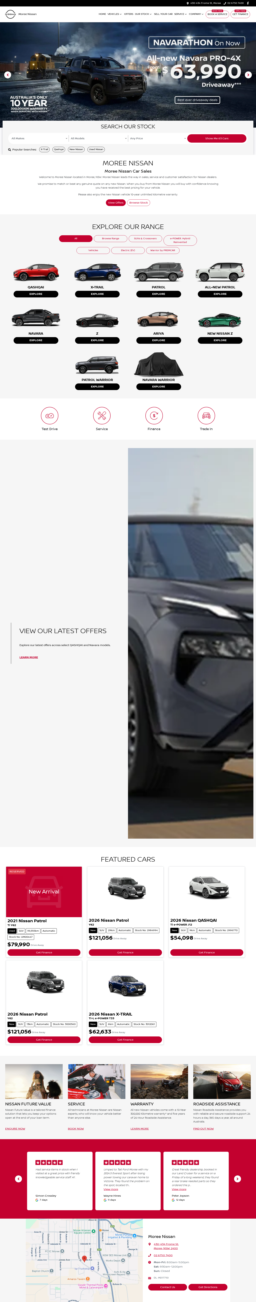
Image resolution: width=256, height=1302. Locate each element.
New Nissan (76, 149)
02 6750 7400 (235, 3)
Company (195, 14)
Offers (128, 14)
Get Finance (240, 14)
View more (111, 1189)
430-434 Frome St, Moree (205, 3)
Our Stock (142, 14)
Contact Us (167, 1287)
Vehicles (113, 14)
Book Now (76, 1128)
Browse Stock (138, 202)
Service (179, 14)
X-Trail (44, 149)
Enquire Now (15, 1128)
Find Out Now (203, 1128)
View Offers (115, 202)
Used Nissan (96, 149)
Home (102, 14)
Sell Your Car (163, 14)
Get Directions (208, 1287)
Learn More (29, 657)
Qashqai (59, 149)
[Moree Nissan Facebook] (248, 3)
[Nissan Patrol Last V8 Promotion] (128, 75)
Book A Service (217, 14)
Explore (35, 294)
